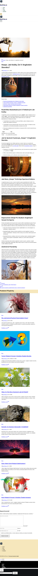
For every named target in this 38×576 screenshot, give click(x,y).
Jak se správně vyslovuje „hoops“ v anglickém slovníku (14, 102)
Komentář (25, 525)
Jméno (19, 528)
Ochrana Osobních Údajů (14, 556)
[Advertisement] (19, 28)
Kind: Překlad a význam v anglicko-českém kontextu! (16, 497)
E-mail (19, 530)
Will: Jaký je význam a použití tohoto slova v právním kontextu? (12, 287)
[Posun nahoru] (1, 560)
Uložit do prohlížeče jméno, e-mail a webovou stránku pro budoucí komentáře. (16, 533)
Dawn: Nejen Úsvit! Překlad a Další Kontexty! (13, 463)
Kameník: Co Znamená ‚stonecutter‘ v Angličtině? (14, 427)
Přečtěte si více (5, 364)
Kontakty (4, 11)
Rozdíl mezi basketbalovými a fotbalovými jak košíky (13, 101)
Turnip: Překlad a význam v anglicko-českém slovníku (16, 356)
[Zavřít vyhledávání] (2, 570)
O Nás (4, 10)
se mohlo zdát (15, 145)
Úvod (4, 7)
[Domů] (2, 60)
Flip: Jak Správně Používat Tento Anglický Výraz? (14, 318)
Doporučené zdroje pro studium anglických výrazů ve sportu (15, 105)
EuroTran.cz (5, 70)
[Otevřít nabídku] (1, 21)
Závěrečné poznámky (7, 106)
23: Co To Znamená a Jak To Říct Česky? (8, 284)
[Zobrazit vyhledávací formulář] (1, 14)
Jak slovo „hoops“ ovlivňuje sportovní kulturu (12, 103)
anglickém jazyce (16, 74)
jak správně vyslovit (28, 145)
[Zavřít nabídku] (0, 562)
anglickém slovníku (5, 76)
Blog (3, 8)
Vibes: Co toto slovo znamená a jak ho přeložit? (14, 392)
